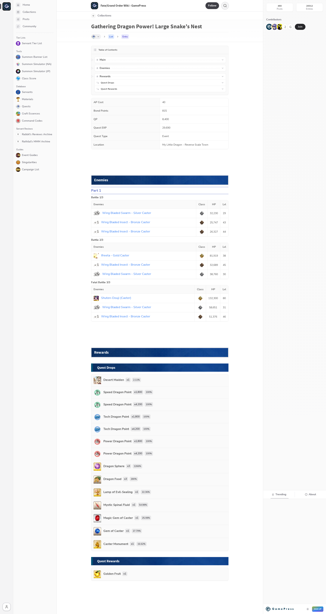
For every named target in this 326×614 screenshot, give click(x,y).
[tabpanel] (294, 556)
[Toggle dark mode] (307, 609)
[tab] (279, 494)
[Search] (225, 5)
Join (300, 27)
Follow (212, 5)
